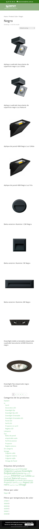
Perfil (16, 480)
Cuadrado (17, 471)
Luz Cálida (26, 475)
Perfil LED (8, 423)
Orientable (9, 480)
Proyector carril (10, 482)
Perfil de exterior (11, 441)
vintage (22, 484)
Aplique (7, 469)
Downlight (27, 470)
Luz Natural (13, 478)
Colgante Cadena (11, 456)
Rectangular (20, 482)
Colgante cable (10, 453)
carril (17, 469)
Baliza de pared (10, 436)
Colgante (8, 471)
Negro (6, 493)
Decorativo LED (10, 408)
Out (5, 434)
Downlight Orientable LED (14, 418)
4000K (6, 506)
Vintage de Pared (11, 461)
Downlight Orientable (12, 416)
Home (6, 16)
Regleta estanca (10, 446)
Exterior (20, 473)
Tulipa (16, 485)
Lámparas (7, 431)
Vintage (6, 451)
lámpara (23, 478)
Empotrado (10, 473)
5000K (6, 511)
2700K (6, 501)
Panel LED (8, 421)
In (4, 403)
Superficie (12, 485)
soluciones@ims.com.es (19, 527)
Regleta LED (9, 429)
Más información (18, 524)
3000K (6, 504)
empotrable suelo (11, 438)
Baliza (13, 469)
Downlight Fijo (10, 410)
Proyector (8, 444)
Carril (7, 405)
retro (6, 484)
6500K (6, 514)
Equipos (6, 401)
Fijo (25, 474)
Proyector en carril (11, 426)
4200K (6, 509)
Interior (15, 475)
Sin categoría (8, 449)
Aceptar (29, 524)
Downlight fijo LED (11, 413)
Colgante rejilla (10, 458)
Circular (23, 469)
